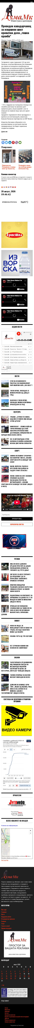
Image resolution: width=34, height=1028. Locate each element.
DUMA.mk (8, 371)
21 (20, 976)
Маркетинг (7, 1009)
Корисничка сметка (17, 524)
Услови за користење (10, 1022)
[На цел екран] (30, 509)
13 (15, 974)
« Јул (2, 985)
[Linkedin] (9, 142)
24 (2, 978)
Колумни (3, 921)
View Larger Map (4, 860)
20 (15, 976)
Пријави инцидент (6, 928)
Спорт (3, 924)
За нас (6, 1008)
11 (6, 974)
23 (28, 976)
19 (11, 976)
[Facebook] (3, 142)
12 (11, 974)
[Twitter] (6, 142)
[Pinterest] (13, 142)
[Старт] (3, 509)
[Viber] (16, 142)
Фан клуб (3, 910)
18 (6, 976)
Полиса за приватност (10, 1020)
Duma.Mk (3, 371)
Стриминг (4, 912)
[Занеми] (28, 509)
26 (11, 978)
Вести (3, 914)
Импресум (7, 1011)
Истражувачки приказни (8, 919)
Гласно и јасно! (5, 926)
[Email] (20, 142)
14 (20, 974)
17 (1, 976)
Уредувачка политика (10, 1015)
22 (24, 976)
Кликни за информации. (9, 825)
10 (2, 974)
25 (6, 978)
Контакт (7, 1013)
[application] (17, 502)
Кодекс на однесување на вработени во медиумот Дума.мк (17, 1017)
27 (15, 978)
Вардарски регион (6, 917)
